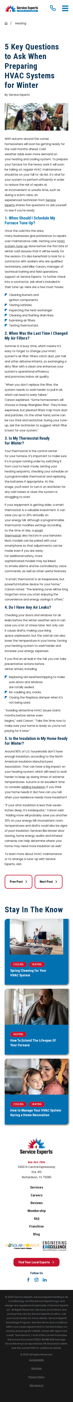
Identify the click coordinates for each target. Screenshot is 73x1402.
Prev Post (16, 881)
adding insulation (33, 787)
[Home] (21, 8)
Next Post (46, 881)
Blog (36, 1234)
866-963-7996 (36, 1162)
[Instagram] (36, 1280)
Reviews (37, 1203)
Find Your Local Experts (34, 1262)
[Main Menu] (65, 8)
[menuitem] (36, 1360)
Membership (37, 1211)
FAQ (36, 1218)
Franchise (36, 1226)
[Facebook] (28, 1280)
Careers (36, 1195)
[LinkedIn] (45, 1280)
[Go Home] (6, 23)
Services (36, 1187)
